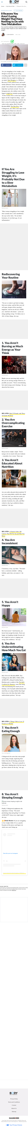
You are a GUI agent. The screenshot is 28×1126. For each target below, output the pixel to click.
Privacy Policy (14, 1099)
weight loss (9, 93)
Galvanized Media (13, 1120)
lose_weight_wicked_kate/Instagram (9, 61)
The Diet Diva (15, 106)
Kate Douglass (12, 80)
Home (2, 6)
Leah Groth (10, 34)
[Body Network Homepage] (14, 2)
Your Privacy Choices (15, 1125)
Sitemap (14, 1111)
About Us (14, 1108)
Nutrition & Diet (10, 6)
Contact (14, 1105)
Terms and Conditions (14, 1102)
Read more (14, 890)
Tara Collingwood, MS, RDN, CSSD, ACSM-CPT (13, 43)
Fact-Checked (19, 10)
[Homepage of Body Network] (13, 1093)
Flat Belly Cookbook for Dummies (13, 683)
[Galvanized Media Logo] (14, 1118)
